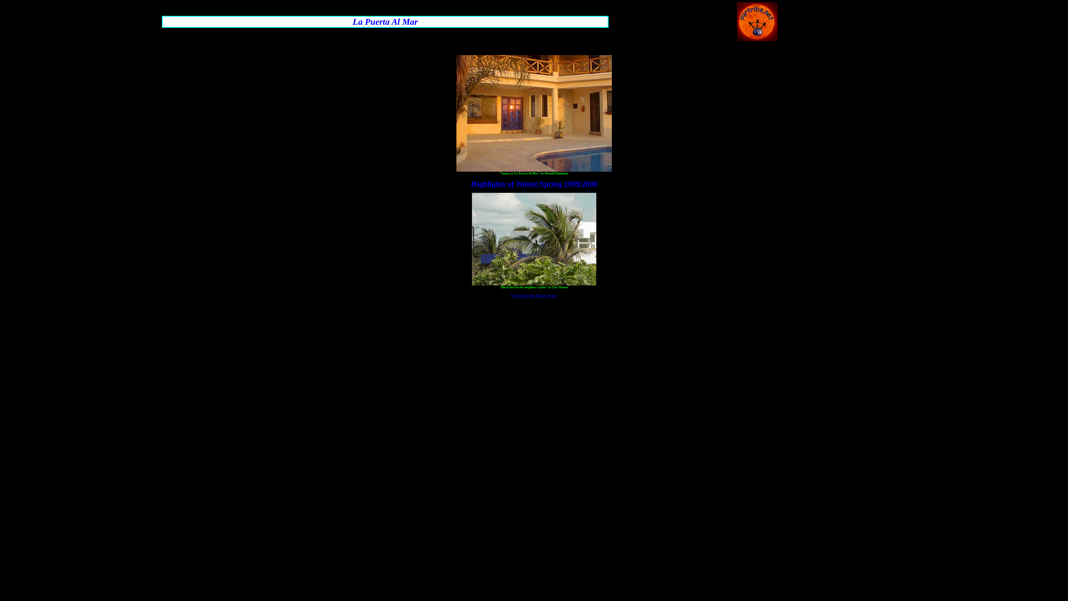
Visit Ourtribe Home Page (534, 295)
